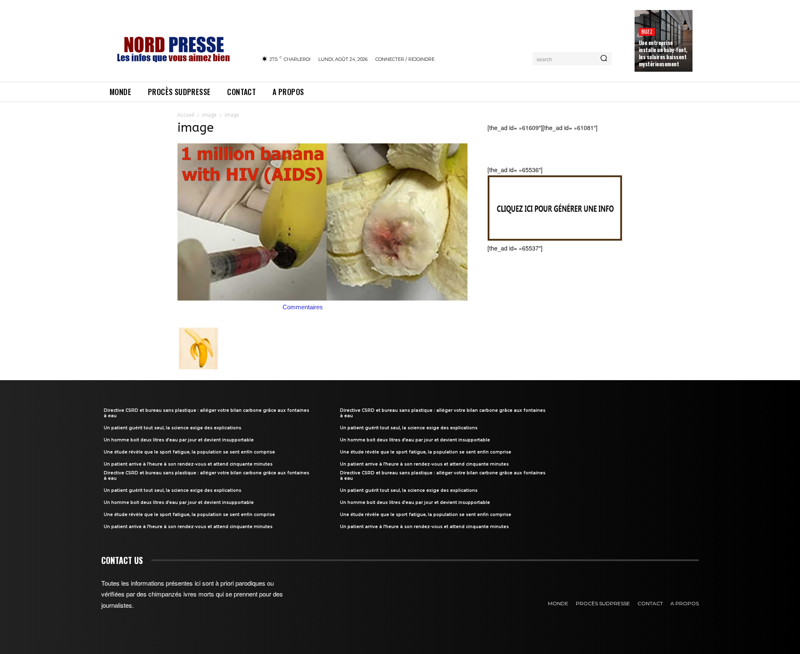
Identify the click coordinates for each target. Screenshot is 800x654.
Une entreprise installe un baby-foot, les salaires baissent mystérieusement (663, 53)
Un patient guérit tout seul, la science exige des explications (172, 428)
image (209, 114)
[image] (323, 298)
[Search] (604, 58)
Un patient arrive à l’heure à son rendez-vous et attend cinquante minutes (188, 464)
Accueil (186, 114)
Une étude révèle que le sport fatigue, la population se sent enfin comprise (189, 452)
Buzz (646, 31)
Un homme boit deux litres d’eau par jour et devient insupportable (179, 440)
